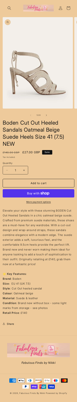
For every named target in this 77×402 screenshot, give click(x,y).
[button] (9, 8)
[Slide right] (46, 115)
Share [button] (10, 323)
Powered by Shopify (56, 393)
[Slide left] (31, 115)
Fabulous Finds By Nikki (32, 393)
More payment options (38, 202)
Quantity (7, 163)
